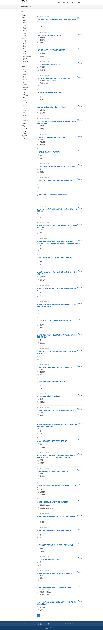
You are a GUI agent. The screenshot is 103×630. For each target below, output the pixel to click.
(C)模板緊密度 (41, 462)
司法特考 (24, 23)
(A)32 (39, 308)
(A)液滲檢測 (41, 575)
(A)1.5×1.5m (41, 229)
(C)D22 (40, 386)
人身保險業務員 (25, 95)
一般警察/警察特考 (26, 99)
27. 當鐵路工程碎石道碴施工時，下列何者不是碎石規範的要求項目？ (57, 410)
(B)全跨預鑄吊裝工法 (42, 39)
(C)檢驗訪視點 (41, 128)
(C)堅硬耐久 (41, 415)
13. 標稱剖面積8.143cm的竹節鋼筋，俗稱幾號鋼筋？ (53, 195)
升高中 (24, 107)
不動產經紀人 (25, 84)
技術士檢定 (25, 90)
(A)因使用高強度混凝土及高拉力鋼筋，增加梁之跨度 (48, 589)
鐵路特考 (24, 20)
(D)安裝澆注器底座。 (42, 280)
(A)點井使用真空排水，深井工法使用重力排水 (47, 80)
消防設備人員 (25, 87)
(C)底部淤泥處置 (42, 476)
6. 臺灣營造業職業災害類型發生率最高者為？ (50, 93)
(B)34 (39, 310)
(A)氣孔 (40, 532)
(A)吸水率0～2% (42, 412)
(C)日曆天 (40, 325)
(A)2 (39, 213)
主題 (64, 2)
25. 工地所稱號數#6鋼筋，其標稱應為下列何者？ (51, 382)
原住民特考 (25, 33)
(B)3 (39, 214)
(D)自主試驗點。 (41, 129)
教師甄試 (24, 123)
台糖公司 (24, 63)
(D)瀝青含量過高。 (42, 402)
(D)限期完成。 (41, 327)
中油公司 (24, 53)
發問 (72, 2)
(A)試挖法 (40, 339)
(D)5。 (39, 217)
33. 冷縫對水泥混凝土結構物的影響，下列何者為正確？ (53, 502)
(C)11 (39, 199)
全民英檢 (24, 126)
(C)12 (39, 358)
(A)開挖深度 (41, 473)
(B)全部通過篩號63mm (43, 414)
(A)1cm (40, 428)
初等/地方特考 (25, 22)
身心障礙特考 (25, 32)
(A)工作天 (40, 322)
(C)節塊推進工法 (42, 40)
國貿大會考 (25, 115)
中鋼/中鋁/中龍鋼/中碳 (27, 56)
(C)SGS (40, 295)
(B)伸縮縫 (40, 261)
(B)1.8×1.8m (41, 230)
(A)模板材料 (41, 459)
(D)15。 (39, 359)
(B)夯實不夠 (41, 399)
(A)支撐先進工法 (42, 37)
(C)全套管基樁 (41, 372)
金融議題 (24, 133)
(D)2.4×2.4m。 (41, 233)
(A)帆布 (40, 168)
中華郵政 (24, 40)
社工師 (24, 92)
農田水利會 (25, 58)
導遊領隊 (24, 81)
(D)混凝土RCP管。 (42, 447)
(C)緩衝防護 (41, 609)
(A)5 (39, 355)
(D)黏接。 (40, 565)
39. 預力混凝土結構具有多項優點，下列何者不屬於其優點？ (54, 588)
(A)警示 (40, 606)
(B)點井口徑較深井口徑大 (43, 82)
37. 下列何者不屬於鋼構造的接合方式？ (48, 559)
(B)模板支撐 (41, 460)
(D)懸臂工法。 (41, 42)
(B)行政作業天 (41, 324)
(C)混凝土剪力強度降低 (43, 507)
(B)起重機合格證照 (42, 110)
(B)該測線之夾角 (42, 141)
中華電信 (24, 48)
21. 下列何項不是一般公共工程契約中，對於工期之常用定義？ (55, 321)
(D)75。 (39, 187)
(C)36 (39, 311)
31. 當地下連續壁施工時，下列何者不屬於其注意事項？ (53, 471)
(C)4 (39, 216)
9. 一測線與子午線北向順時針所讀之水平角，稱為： (52, 137)
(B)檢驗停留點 (41, 126)
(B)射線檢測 (41, 548)
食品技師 (24, 94)
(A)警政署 (40, 154)
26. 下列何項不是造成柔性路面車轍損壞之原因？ (51, 396)
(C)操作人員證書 (42, 112)
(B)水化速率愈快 (42, 53)
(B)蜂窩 (40, 534)
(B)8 (39, 356)
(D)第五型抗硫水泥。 (42, 494)
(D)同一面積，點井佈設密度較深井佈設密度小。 (47, 85)
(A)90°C (40, 23)
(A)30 (39, 182)
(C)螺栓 (40, 564)
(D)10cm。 (40, 433)
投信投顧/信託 (25, 69)
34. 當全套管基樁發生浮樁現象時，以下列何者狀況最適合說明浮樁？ (57, 516)
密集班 (24, 136)
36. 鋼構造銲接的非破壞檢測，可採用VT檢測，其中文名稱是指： (56, 545)
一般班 (24, 138)
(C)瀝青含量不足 (42, 401)
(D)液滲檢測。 (41, 551)
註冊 (79, 2)
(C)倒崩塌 (40, 97)
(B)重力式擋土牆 (42, 371)
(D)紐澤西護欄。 (41, 172)
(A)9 (39, 196)
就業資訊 (24, 131)
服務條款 (39, 623)
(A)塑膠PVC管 (41, 443)
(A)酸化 (40, 245)
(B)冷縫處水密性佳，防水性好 (44, 505)
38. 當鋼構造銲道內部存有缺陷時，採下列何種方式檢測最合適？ (56, 573)
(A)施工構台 (41, 369)
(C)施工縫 (40, 262)
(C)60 (39, 185)
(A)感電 (40, 94)
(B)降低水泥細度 (42, 67)
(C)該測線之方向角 (42, 142)
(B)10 (39, 198)
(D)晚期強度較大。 (42, 56)
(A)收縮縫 (40, 259)
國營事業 (24, 46)
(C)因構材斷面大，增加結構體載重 (45, 592)
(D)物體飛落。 (41, 99)
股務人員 (24, 77)
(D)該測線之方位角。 (42, 144)
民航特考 (24, 28)
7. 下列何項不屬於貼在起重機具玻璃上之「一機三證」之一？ (55, 107)
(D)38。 (39, 313)
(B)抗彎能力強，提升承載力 (44, 591)
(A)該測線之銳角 (42, 139)
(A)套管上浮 (41, 518)
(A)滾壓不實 (41, 398)
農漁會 (24, 45)
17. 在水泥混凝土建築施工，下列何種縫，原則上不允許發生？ (55, 258)
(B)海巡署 (40, 155)
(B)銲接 (40, 562)
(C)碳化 (40, 248)
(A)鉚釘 (40, 561)
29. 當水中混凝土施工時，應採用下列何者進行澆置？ (52, 441)
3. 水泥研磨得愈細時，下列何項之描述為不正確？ (51, 50)
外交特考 (24, 35)
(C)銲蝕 (40, 535)
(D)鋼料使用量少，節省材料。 (44, 594)
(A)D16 (40, 383)
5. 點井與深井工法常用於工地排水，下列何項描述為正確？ (54, 78)
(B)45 (39, 184)
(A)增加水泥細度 (42, 66)
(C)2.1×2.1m (41, 232)
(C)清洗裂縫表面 (42, 279)
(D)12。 (39, 201)
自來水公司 (25, 54)
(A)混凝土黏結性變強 (42, 504)
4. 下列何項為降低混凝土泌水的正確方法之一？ (51, 64)
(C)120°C (40, 26)
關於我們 (49, 624)
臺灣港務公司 (25, 61)
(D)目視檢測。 (41, 580)
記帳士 (24, 82)
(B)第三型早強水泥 (42, 491)
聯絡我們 (47, 628)
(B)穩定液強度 (41, 475)
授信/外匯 (24, 74)
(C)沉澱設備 (41, 171)
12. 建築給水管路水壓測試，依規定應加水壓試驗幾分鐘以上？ (55, 180)
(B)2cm (40, 430)
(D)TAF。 (40, 296)
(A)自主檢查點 (41, 125)
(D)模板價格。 (41, 463)
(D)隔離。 (40, 610)
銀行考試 (24, 43)
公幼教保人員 (25, 120)
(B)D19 (40, 385)
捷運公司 (24, 41)
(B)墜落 (40, 96)
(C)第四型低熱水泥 (42, 492)
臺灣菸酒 (24, 51)
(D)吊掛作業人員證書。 (42, 113)
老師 (67, 2)
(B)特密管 (40, 444)
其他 (23, 64)
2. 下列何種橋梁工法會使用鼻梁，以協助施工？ (51, 35)
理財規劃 (24, 71)
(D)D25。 (40, 388)
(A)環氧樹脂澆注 (42, 276)
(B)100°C (40, 24)
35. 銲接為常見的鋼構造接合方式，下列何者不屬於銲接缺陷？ (55, 530)
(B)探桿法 (40, 340)
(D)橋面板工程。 (41, 374)
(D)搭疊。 (40, 537)
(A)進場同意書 (41, 109)
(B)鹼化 (40, 247)
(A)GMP (40, 292)
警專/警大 (24, 100)
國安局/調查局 (25, 30)
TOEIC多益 (25, 128)
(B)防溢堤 (40, 169)
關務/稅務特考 (25, 27)
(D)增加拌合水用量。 (42, 70)
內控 (23, 72)
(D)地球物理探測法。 (42, 343)
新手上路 (59, 2)
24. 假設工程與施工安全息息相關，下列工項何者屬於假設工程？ (56, 367)
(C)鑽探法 (40, 342)
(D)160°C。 (40, 27)
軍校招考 (24, 103)
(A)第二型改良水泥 (42, 489)
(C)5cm (40, 431)
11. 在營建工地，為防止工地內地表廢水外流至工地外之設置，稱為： (57, 166)
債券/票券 (24, 76)
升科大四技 (25, 110)
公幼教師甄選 (25, 121)
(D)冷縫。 (40, 264)
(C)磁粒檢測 (41, 578)
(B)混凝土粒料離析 (42, 519)
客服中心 (49, 623)
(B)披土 (40, 277)
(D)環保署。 (40, 158)
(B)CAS (40, 293)
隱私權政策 (40, 624)
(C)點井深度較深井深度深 (43, 83)
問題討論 (80, 18)
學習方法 (24, 15)
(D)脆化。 (40, 250)
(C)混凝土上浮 (41, 521)
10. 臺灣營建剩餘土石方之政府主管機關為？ (50, 152)
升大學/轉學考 (25, 108)
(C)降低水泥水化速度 (42, 69)
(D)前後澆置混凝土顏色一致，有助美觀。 (46, 508)
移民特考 (24, 25)
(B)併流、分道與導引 (42, 607)
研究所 (24, 112)
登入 (75, 2)
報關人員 (24, 89)
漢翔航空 (24, 59)
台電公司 (24, 50)
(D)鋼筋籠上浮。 (41, 522)
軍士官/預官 (25, 102)
